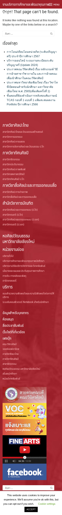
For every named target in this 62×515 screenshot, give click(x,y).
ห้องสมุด (8, 319)
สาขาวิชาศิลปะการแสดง (14, 141)
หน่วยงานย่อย (13, 249)
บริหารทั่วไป (8, 255)
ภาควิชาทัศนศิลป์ (15, 152)
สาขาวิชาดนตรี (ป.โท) (13, 214)
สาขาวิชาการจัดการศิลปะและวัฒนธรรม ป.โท (23, 146)
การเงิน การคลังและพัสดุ (14, 275)
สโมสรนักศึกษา (10, 373)
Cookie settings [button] (46, 503)
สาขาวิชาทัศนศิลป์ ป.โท (13, 179)
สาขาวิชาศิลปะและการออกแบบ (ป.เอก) (21, 219)
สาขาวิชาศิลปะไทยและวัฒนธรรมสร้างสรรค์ (23, 131)
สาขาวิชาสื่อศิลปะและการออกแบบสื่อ (20, 196)
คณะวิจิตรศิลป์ (10, 344)
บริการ (8, 286)
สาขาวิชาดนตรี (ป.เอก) (13, 224)
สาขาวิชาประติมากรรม (13, 164)
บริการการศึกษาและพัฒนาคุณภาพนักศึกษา (23, 260)
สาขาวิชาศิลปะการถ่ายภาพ (15, 191)
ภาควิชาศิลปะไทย (16, 125)
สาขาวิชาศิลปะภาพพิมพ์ (14, 169)
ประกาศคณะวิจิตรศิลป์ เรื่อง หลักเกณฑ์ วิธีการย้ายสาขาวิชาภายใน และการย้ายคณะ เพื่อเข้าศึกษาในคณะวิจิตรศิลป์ (32, 73)
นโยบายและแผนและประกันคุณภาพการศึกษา (23, 270)
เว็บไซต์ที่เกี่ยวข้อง (14, 332)
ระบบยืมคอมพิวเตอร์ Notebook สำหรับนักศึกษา (26, 302)
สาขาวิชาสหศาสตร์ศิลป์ (13, 174)
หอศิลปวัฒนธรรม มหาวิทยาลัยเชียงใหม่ (18, 238)
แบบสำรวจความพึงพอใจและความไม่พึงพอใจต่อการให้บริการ (28, 295)
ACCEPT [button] (31, 509)
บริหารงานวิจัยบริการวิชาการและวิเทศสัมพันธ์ (24, 265)
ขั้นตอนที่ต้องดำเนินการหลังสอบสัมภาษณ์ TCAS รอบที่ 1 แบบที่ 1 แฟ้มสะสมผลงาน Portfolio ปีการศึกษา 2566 (32, 100)
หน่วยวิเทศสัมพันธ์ (11, 378)
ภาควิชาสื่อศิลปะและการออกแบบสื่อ (30, 185)
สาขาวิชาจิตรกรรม (11, 159)
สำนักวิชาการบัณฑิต (18, 203)
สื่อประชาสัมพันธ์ (13, 325)
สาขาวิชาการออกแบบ (12, 136)
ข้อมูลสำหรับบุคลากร (16, 313)
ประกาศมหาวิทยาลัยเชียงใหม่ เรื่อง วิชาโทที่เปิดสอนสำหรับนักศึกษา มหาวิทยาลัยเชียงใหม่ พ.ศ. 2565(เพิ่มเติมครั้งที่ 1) (32, 87)
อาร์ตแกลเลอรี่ (9, 280)
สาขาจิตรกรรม (9, 363)
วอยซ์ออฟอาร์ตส (11, 348)
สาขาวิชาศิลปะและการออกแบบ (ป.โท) (20, 209)
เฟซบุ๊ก (7, 338)
